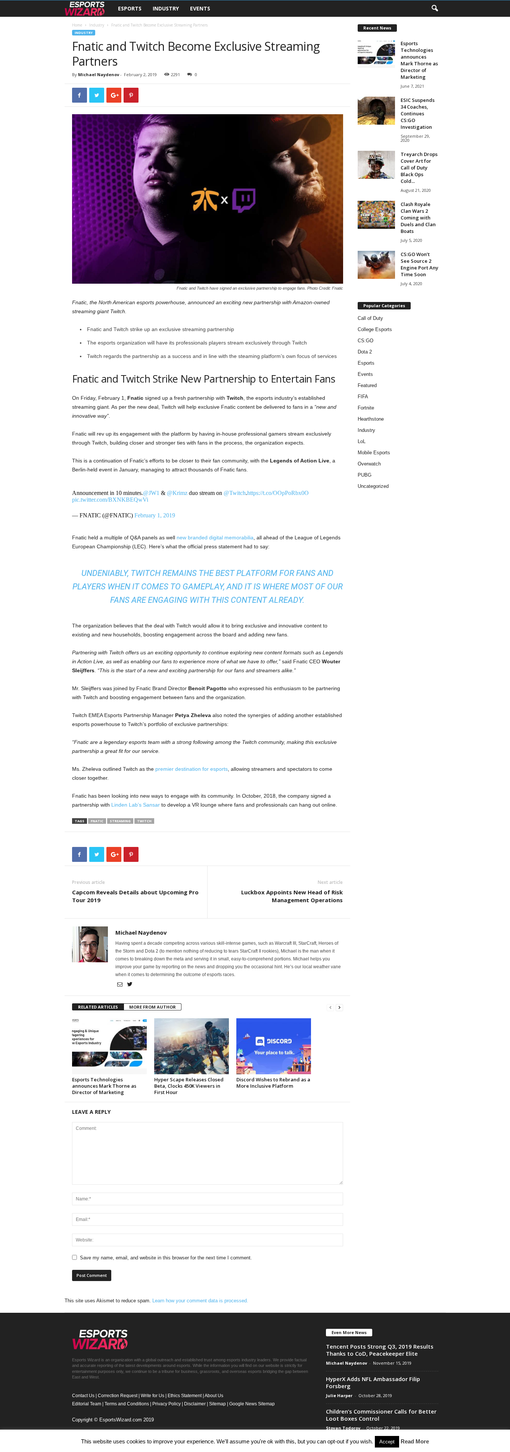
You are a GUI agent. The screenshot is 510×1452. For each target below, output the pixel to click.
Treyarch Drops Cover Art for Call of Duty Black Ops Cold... (419, 167)
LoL (362, 441)
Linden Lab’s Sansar (135, 805)
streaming (120, 821)
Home (77, 25)
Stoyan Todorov (343, 1428)
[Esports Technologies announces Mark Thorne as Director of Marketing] (109, 1046)
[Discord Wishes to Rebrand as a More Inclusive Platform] (273, 1046)
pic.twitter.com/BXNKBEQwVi (110, 499)
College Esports (375, 329)
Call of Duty (370, 318)
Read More (415, 1441)
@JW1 (151, 493)
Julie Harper (339, 1395)
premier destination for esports (191, 769)
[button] (434, 8)
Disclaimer (195, 1403)
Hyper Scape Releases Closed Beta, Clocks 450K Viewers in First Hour (189, 1086)
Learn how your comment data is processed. (200, 1300)
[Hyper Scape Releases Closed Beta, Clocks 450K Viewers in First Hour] (191, 1046)
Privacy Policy (166, 1403)
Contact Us (83, 1395)
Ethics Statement (185, 1395)
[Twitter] (129, 985)
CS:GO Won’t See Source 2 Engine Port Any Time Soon (419, 264)
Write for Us (152, 1395)
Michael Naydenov (98, 74)
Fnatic (97, 821)
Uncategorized (373, 486)
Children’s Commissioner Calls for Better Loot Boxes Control (381, 1415)
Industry (166, 8)
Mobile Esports (374, 452)
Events (200, 8)
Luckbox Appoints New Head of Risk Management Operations (292, 896)
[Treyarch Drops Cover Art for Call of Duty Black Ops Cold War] (376, 165)
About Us (214, 1395)
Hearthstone (371, 419)
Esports (130, 8)
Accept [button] (387, 1442)
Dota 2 (365, 352)
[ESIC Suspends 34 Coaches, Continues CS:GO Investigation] (376, 111)
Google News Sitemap (252, 1403)
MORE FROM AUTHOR (152, 1007)
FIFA (363, 396)
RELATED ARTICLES (98, 1007)
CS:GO (365, 340)
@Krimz (177, 493)
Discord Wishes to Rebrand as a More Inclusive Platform (273, 1082)
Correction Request (117, 1395)
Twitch (144, 821)
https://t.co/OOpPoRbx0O (278, 493)
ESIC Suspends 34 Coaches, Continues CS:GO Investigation (418, 113)
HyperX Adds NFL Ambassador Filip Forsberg (373, 1382)
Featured (367, 385)
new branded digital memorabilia (215, 537)
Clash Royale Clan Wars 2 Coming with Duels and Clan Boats (418, 217)
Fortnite (366, 408)
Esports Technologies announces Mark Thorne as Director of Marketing (104, 1086)
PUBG (364, 475)
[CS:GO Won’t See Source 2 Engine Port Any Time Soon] (376, 265)
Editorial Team (86, 1403)
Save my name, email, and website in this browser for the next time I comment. (166, 1258)
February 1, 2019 (154, 515)
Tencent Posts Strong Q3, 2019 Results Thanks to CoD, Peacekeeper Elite (379, 1350)
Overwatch (369, 464)
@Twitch (235, 493)
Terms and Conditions (127, 1403)
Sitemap (217, 1403)
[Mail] (120, 985)
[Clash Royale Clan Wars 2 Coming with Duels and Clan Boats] (376, 215)
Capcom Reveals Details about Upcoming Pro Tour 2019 (135, 896)
